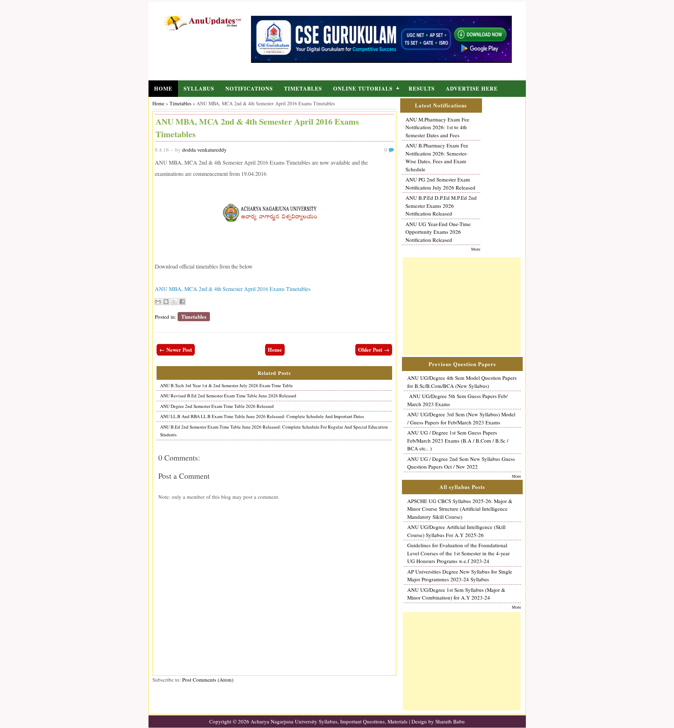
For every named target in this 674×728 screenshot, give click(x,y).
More (475, 249)
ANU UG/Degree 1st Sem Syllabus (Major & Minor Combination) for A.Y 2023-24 (456, 593)
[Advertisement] (462, 306)
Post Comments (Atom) (207, 679)
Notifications (249, 88)
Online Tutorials (362, 88)
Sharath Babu (450, 721)
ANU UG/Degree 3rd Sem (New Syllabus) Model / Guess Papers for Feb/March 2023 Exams (461, 418)
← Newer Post (175, 349)
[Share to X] (174, 301)
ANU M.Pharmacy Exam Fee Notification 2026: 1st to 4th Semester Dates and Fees (437, 127)
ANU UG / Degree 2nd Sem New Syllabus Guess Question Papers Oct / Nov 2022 (461, 462)
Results (422, 88)
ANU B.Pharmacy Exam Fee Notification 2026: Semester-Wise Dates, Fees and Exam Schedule (436, 157)
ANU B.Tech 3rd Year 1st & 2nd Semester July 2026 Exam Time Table (226, 385)
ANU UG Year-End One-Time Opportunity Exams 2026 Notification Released (438, 231)
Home (163, 88)
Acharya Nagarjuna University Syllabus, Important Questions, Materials (329, 721)
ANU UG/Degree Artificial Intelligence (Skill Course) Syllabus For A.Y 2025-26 (456, 530)
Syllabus (199, 88)
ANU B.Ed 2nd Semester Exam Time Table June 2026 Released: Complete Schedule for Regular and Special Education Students (274, 431)
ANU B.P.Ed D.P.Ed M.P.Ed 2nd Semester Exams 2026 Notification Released (441, 205)
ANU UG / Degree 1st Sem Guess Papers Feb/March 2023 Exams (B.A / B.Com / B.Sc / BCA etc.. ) (457, 440)
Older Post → (373, 349)
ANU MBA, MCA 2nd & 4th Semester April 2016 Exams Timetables (232, 288)
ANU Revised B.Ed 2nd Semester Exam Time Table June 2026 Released (228, 395)
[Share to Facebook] (182, 301)
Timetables (303, 88)
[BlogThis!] (166, 301)
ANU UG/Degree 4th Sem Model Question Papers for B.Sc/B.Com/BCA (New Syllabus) (462, 381)
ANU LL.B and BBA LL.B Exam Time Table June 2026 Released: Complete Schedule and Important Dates (262, 416)
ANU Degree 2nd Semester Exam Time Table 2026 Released (217, 406)
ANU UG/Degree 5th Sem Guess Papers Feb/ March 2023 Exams (457, 400)
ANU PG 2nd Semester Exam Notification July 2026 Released (440, 183)
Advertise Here (472, 88)
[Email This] (157, 301)
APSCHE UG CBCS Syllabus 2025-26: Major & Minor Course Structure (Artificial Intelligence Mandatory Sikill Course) (460, 508)
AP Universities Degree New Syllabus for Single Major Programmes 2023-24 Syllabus (459, 575)
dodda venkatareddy (204, 149)
